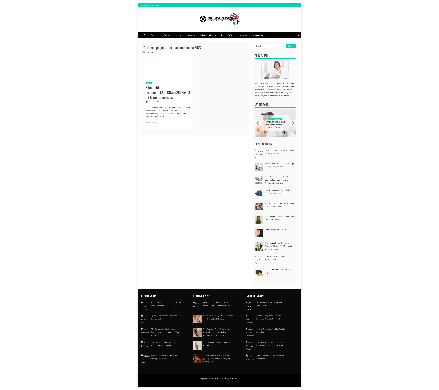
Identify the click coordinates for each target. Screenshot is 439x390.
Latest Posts (262, 104)
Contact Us (258, 35)
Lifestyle (179, 35)
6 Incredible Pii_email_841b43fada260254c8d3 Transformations (168, 92)
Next (292, 123)
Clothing (167, 35)
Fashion (154, 35)
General (243, 35)
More (149, 83)
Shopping (191, 35)
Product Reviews (228, 35)
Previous (258, 123)
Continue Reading (151, 123)
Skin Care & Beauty (208, 35)
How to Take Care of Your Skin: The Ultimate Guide (273, 123)
